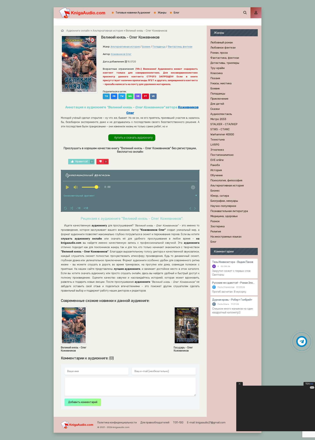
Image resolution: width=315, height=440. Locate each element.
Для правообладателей (154, 422)
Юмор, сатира (219, 195)
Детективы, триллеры (224, 63)
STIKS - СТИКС (220, 129)
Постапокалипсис (222, 155)
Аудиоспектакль (221, 114)
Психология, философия (226, 180)
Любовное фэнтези (223, 47)
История (216, 170)
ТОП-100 (178, 422)
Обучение (216, 175)
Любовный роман (221, 42)
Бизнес (215, 190)
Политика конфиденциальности (117, 422)
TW (122, 96)
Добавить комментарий (82, 402)
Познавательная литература (229, 211)
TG (106, 96)
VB (137, 96)
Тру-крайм (217, 68)
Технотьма (217, 139)
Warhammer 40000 (222, 134)
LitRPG (214, 144)
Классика (216, 73)
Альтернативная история (125, 46)
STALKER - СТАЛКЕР (224, 124)
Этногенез (217, 149)
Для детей (217, 103)
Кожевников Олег (121, 54)
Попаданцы (159, 46)
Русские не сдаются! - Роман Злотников (234, 282)
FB (114, 96)
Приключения (219, 98)
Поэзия (215, 78)
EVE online (217, 160)
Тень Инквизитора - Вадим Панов (232, 262)
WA (130, 96)
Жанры (162, 12)
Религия (215, 231)
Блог (176, 12)
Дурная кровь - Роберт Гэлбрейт (232, 299)
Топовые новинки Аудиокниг (133, 12)
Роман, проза (219, 52)
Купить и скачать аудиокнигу (133, 137)
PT (145, 96)
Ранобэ (215, 165)
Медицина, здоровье (224, 216)
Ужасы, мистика (221, 83)
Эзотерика (217, 226)
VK (153, 96)
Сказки (215, 109)
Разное (215, 221)
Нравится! (84, 161)
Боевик (146, 46)
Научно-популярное (223, 206)
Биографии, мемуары (224, 200)
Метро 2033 (218, 119)
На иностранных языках (226, 236)
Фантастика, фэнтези (180, 46)
